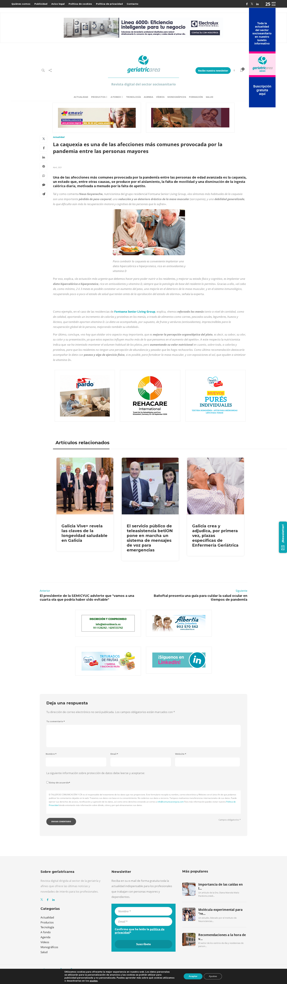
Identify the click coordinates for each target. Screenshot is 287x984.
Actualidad (81, 97)
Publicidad (40, 3)
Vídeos (160, 97)
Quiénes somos (20, 3)
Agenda (148, 97)
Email (114, 754)
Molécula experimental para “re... (220, 912)
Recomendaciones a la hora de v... (222, 937)
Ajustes (213, 976)
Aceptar (193, 976)
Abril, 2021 (57, 167)
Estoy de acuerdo (59, 782)
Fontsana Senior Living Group (134, 311)
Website (180, 754)
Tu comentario (55, 721)
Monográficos (176, 97)
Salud (209, 97)
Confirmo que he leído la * (139, 931)
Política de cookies (80, 3)
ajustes (93, 980)
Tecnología (133, 97)
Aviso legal (58, 3)
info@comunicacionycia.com (170, 801)
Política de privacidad (109, 3)
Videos (45, 942)
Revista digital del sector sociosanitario (143, 84)
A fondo (116, 97)
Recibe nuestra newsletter (213, 70)
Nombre (51, 754)
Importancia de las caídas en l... (220, 886)
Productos (98, 97)
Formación (196, 97)
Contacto (132, 3)
